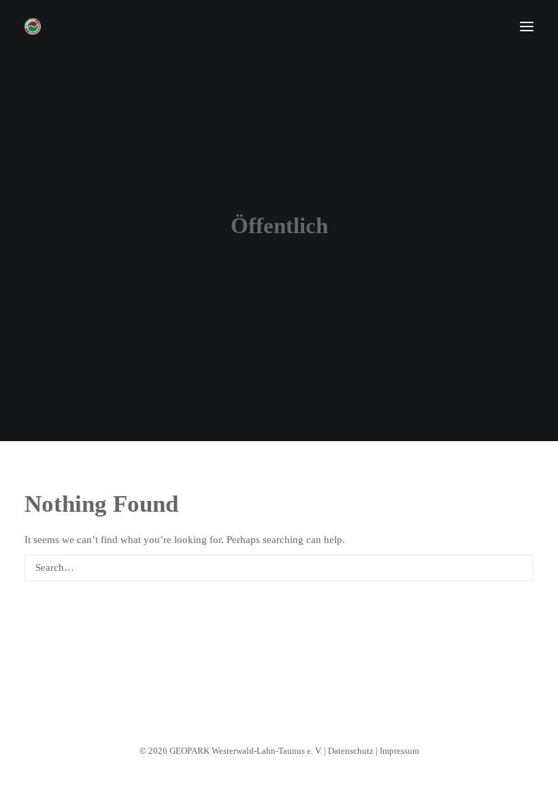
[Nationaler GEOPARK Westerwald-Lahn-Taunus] (32, 26)
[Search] (279, 568)
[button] (526, 26)
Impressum (399, 751)
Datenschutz (351, 751)
